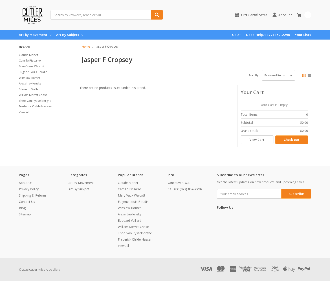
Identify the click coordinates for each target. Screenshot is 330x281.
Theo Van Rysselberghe (35, 101)
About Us (25, 183)
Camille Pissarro (30, 60)
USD (235, 34)
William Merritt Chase (33, 95)
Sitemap (25, 214)
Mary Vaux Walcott (31, 66)
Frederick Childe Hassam (36, 106)
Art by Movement (33, 34)
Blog (22, 208)
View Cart (256, 139)
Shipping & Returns (32, 195)
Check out (291, 139)
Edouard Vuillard (30, 89)
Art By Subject (67, 34)
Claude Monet (28, 55)
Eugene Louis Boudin (33, 72)
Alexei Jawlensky (30, 83)
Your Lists (303, 34)
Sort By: (254, 75)
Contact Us (27, 201)
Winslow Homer (29, 78)
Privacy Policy (29, 189)
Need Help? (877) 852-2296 (268, 34)
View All (24, 112)
